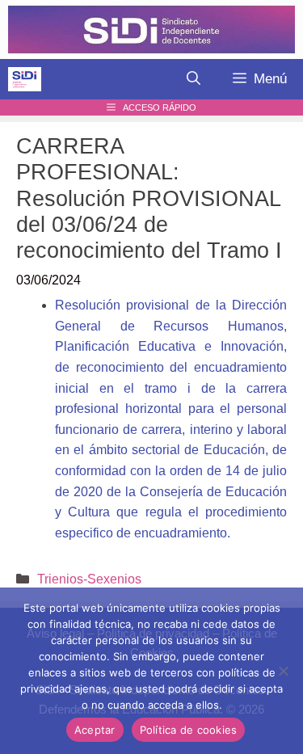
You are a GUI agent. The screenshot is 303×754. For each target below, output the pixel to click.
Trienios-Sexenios (89, 579)
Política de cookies (189, 729)
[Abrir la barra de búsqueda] (193, 79)
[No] (283, 671)
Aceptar (95, 729)
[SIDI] (24, 79)
